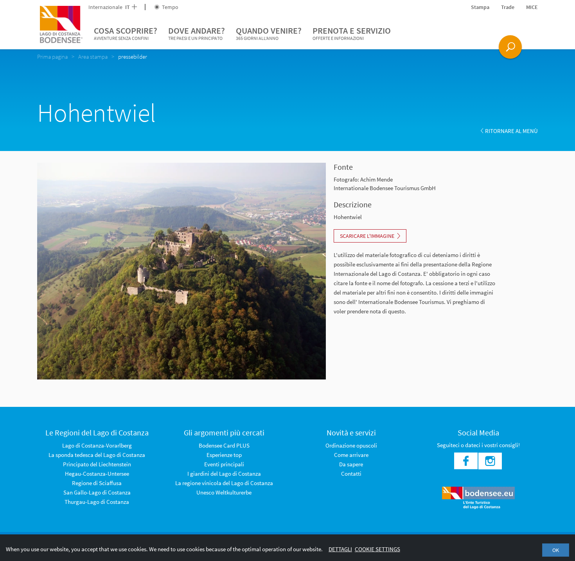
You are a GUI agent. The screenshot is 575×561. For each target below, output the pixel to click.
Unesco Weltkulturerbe (224, 492)
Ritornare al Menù (511, 131)
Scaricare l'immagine (367, 235)
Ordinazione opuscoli (351, 445)
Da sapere (351, 464)
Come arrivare (351, 455)
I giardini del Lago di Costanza (224, 473)
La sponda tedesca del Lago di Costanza (97, 455)
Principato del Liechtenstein (97, 464)
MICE (532, 7)
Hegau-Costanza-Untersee (97, 473)
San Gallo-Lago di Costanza (97, 492)
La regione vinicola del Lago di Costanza (224, 483)
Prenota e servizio (352, 33)
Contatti (351, 473)
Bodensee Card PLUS (224, 445)
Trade (507, 7)
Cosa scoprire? (125, 33)
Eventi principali (224, 464)
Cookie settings (377, 549)
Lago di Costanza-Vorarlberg (97, 445)
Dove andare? (196, 33)
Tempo (169, 7)
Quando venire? (269, 33)
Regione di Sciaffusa (97, 483)
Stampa (480, 7)
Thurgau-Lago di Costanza (97, 501)
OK (555, 550)
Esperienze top (224, 455)
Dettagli (340, 549)
